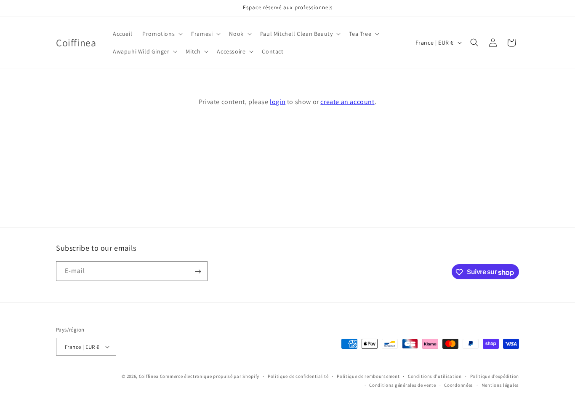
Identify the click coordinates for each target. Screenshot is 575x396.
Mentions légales (500, 385)
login (277, 101)
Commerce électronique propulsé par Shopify (209, 376)
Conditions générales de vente (402, 385)
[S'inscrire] (198, 271)
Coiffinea (149, 376)
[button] (161, 34)
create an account (347, 101)
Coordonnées (458, 385)
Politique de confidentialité (298, 376)
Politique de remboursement (368, 376)
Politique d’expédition (494, 376)
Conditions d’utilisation (435, 376)
